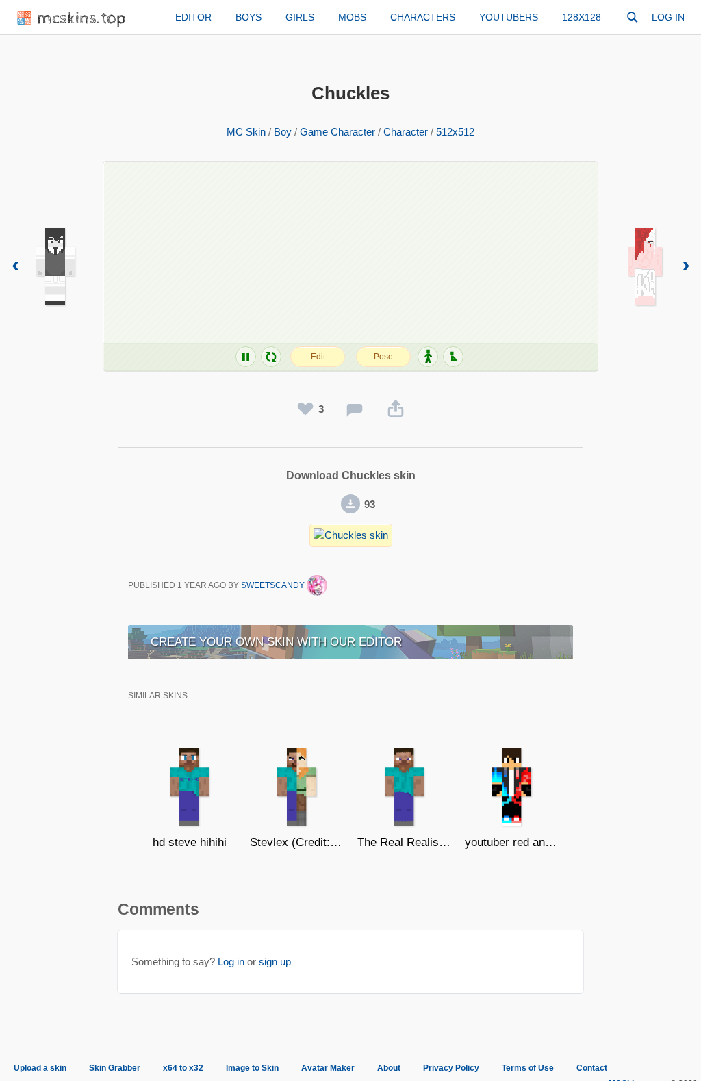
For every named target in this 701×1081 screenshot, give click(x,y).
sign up (275, 961)
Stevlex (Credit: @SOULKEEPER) (297, 842)
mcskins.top (82, 19)
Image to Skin (252, 1068)
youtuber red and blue (512, 842)
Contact (591, 1068)
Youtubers (508, 17)
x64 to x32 (183, 1068)
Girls (299, 17)
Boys (248, 17)
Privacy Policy (451, 1068)
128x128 (581, 17)
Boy (283, 132)
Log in (668, 17)
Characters (422, 17)
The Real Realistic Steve (404, 842)
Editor (193, 17)
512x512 (455, 132)
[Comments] (354, 409)
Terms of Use (528, 1068)
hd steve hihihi (190, 842)
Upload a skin (40, 1068)
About (388, 1068)
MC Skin (246, 132)
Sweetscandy (274, 585)
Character (405, 132)
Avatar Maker (328, 1068)
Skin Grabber (114, 1068)
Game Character (337, 132)
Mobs (352, 17)
